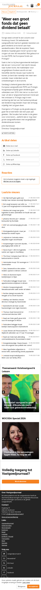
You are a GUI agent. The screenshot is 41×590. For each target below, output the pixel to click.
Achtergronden (7, 526)
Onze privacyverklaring (10, 517)
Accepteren (33, 586)
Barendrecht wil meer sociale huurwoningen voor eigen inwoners (14, 307)
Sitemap (4, 545)
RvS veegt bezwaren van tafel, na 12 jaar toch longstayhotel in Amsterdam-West (18, 205)
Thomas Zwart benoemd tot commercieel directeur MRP (12, 313)
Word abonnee (20, 481)
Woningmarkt (6, 528)
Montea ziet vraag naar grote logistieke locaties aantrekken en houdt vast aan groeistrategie (19, 212)
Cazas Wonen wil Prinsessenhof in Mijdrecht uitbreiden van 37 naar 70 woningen (18, 332)
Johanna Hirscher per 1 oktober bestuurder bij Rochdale (13, 220)
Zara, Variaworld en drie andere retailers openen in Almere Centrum (14, 269)
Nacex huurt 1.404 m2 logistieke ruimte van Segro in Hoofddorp (14, 251)
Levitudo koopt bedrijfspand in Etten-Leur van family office (13, 357)
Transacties (5, 539)
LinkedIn (10, 568)
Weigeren (21, 586)
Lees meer (26, 582)
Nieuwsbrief (11, 558)
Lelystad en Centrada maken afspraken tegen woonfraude (12, 238)
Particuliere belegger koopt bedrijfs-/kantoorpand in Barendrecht (15, 325)
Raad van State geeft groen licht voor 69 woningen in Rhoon (14, 319)
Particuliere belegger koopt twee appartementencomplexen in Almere (14, 282)
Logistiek (4, 534)
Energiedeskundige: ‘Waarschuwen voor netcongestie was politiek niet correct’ (17, 344)
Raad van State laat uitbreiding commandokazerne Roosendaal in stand (16, 338)
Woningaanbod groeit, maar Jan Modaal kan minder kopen (14, 232)
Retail (3, 532)
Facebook (10, 573)
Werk (3, 541)
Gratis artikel (9, 133)
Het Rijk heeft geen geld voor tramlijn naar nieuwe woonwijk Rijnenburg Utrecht (19, 199)
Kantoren (5, 530)
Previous (3, 392)
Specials (4, 543)
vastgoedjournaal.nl (14, 554)
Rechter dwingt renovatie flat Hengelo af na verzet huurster (13, 294)
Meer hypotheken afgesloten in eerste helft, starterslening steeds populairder (18, 350)
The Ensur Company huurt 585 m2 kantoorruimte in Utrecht (14, 257)
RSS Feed (10, 563)
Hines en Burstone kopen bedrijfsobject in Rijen (11, 276)
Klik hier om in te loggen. (12, 181)
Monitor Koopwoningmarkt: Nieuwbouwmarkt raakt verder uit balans (16, 288)
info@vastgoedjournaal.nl (15, 514)
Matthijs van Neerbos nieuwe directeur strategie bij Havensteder (14, 301)
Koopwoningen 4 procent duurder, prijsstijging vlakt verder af (14, 245)
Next (37, 392)
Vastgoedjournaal (8, 523)
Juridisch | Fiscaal (7, 536)
